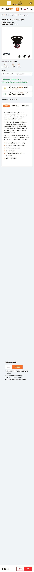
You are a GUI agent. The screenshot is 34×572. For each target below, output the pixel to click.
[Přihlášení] (28, 9)
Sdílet (19, 67)
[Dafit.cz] (9, 9)
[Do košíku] (28, 569)
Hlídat (13, 67)
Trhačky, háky (24, 15)
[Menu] (3, 9)
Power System (10, 22)
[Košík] (31, 9)
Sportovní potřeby (11, 15)
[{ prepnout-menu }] (22, 9)
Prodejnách (24, 82)
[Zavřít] (30, 3)
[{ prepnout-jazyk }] (25, 9)
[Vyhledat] (17, 9)
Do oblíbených (5, 67)
